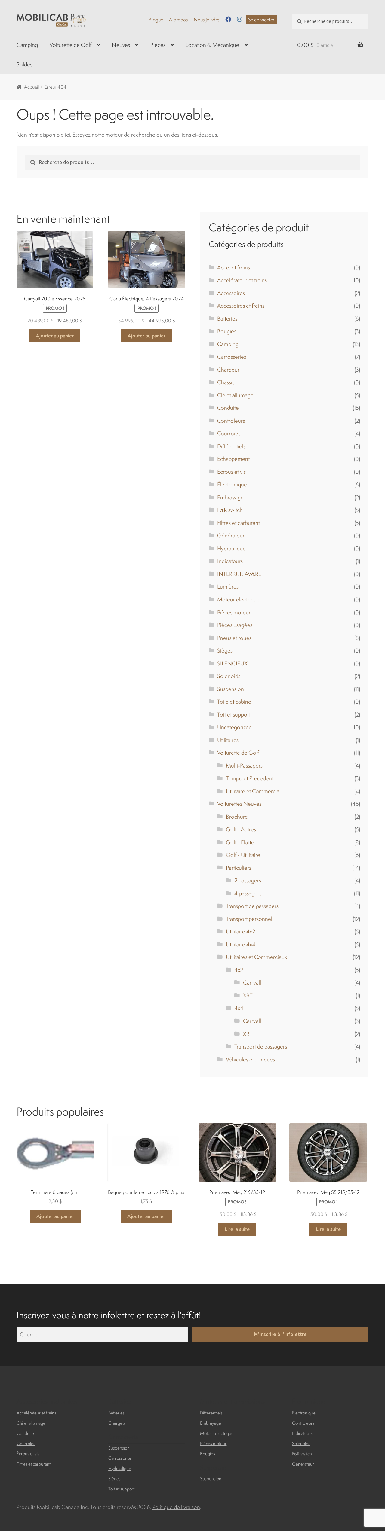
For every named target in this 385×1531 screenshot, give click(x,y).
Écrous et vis (231, 472)
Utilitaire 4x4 (240, 944)
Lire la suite (237, 1229)
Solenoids (228, 676)
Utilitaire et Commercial (253, 791)
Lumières (228, 586)
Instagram (240, 19)
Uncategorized (234, 727)
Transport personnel (249, 919)
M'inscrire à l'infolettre (280, 1334)
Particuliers (238, 868)
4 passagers (247, 893)
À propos (178, 19)
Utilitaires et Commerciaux (256, 957)
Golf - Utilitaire (243, 855)
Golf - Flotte (240, 842)
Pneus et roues (234, 638)
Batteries (227, 318)
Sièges (225, 650)
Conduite (228, 408)
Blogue (156, 19)
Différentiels (231, 446)
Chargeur (228, 369)
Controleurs (231, 421)
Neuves (121, 45)
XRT (248, 995)
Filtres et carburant (238, 523)
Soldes (24, 64)
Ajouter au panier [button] (55, 335)
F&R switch (230, 510)
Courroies (228, 433)
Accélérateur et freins (242, 280)
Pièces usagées (234, 625)
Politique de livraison (176, 1507)
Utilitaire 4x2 (240, 931)
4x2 (238, 970)
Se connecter (261, 19)
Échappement (233, 459)
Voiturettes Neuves (239, 804)
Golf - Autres (241, 829)
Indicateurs (230, 561)
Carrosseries (231, 357)
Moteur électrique (238, 599)
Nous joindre (206, 19)
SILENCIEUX (232, 663)
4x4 (238, 1008)
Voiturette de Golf (70, 45)
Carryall (252, 982)
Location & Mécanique (212, 45)
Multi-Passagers (244, 765)
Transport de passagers (252, 906)
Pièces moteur (234, 612)
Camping (27, 45)
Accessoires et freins (240, 305)
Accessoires (231, 293)
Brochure (237, 816)
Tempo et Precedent (249, 778)
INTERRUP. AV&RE (239, 574)
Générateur (231, 535)
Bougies (226, 331)
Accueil (31, 87)
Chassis (225, 382)
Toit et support (234, 714)
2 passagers (247, 880)
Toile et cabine (234, 701)
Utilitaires (228, 740)
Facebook (228, 19)
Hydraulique (231, 548)
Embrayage (230, 497)
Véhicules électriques (250, 1059)
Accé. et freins (233, 267)
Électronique (232, 484)
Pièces (157, 45)
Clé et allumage (235, 395)
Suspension (230, 689)
